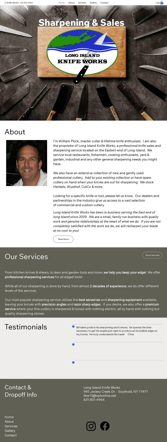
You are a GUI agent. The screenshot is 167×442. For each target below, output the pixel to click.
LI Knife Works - (12, 2)
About (9, 421)
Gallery (10, 431)
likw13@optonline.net (100, 395)
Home (9, 417)
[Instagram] (91, 426)
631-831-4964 (26, 3)
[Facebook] (105, 426)
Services (11, 426)
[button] (161, 2)
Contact (11, 435)
